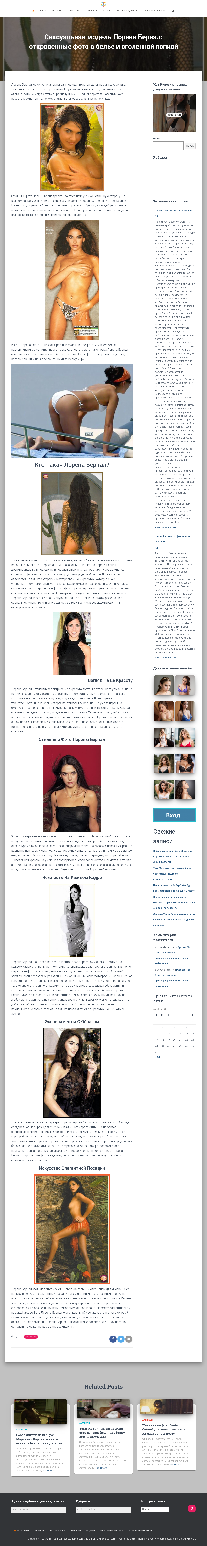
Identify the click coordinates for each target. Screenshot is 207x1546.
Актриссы (91, 11)
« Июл (156, 1056)
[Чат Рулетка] (103, 4)
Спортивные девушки (126, 11)
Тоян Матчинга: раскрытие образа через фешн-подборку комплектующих (172, 873)
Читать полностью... (166, 527)
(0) (156, 216)
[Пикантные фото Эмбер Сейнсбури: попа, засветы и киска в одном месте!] (166, 1406)
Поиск (156, 138)
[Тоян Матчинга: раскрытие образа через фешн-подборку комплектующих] (103, 1408)
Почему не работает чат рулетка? (173, 210)
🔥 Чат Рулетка (40, 11)
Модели (106, 11)
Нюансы (56, 11)
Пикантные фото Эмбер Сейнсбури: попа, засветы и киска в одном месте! (163, 1429)
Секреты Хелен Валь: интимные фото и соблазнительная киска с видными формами (174, 919)
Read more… (49, 1470)
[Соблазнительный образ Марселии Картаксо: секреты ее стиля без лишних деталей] (40, 1411)
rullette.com (33, 1538)
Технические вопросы (154, 11)
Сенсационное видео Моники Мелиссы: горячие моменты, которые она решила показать (174, 902)
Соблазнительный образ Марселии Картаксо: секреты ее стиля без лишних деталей (172, 856)
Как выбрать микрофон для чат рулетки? (172, 539)
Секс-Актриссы (74, 11)
